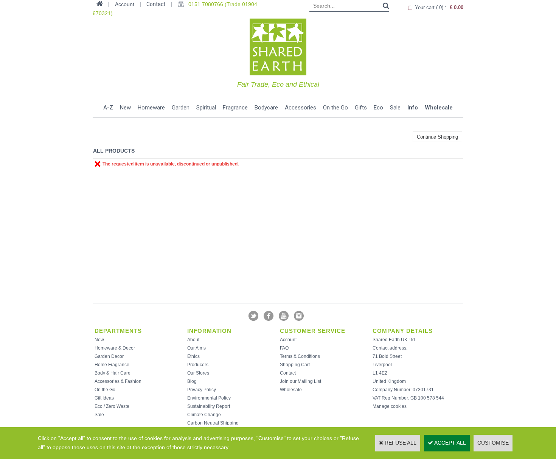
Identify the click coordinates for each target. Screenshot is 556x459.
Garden (180, 107)
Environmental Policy (209, 398)
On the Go (335, 107)
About (193, 339)
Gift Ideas (104, 398)
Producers (197, 364)
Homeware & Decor (115, 348)
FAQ (284, 348)
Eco (378, 107)
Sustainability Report (208, 406)
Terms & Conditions (300, 356)
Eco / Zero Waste (112, 406)
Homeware (151, 107)
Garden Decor (109, 356)
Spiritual (206, 107)
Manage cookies (390, 406)
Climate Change (204, 414)
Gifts (361, 107)
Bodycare (266, 107)
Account (288, 339)
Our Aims (196, 348)
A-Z (108, 107)
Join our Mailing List (300, 381)
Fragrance (235, 107)
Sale (395, 107)
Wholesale (439, 107)
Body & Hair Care (112, 373)
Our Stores (198, 373)
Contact (155, 4)
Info (412, 107)
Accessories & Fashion (118, 381)
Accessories (300, 107)
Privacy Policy (201, 389)
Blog (192, 381)
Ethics (193, 356)
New (125, 107)
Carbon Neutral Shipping (213, 423)
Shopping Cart (295, 364)
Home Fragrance (112, 364)
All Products (114, 151)
